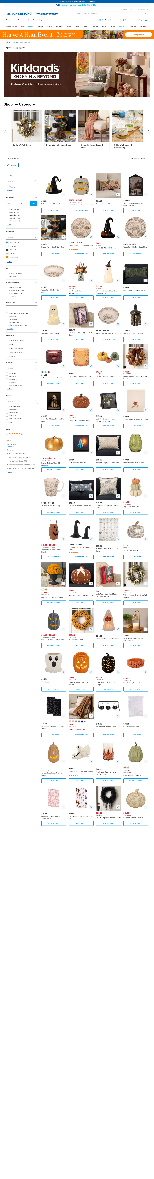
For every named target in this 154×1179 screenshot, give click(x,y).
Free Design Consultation (110, 20)
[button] (22, 176)
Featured (133, 26)
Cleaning (95, 26)
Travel (104, 26)
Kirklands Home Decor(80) (17, 461)
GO (33, 203)
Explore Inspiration (24, 20)
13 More (9, 262)
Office (78, 26)
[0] (146, 20)
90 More (10, 190)
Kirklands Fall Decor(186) (16, 453)
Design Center (11, 20)
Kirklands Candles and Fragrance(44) (20, 468)
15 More (9, 389)
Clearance (143, 26)
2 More (9, 472)
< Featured (10, 446)
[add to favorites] (63, 194)
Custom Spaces (11, 26)
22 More (10, 329)
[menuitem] (12, 20)
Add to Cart (53, 210)
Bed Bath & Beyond (79, 1)
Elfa (22, 26)
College (31, 26)
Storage (59, 26)
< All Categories (12, 444)
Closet (49, 26)
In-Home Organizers (40, 20)
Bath (85, 26)
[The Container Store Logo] (27, 14)
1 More (9, 225)
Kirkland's (92, 1)
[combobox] (108, 14)
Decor (113, 26)
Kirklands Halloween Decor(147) (18, 457)
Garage (68, 26)
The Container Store (65, 1)
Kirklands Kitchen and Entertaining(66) (21, 465)
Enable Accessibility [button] (142, 9)
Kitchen (40, 26)
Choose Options (81, 210)
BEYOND (122, 26)
